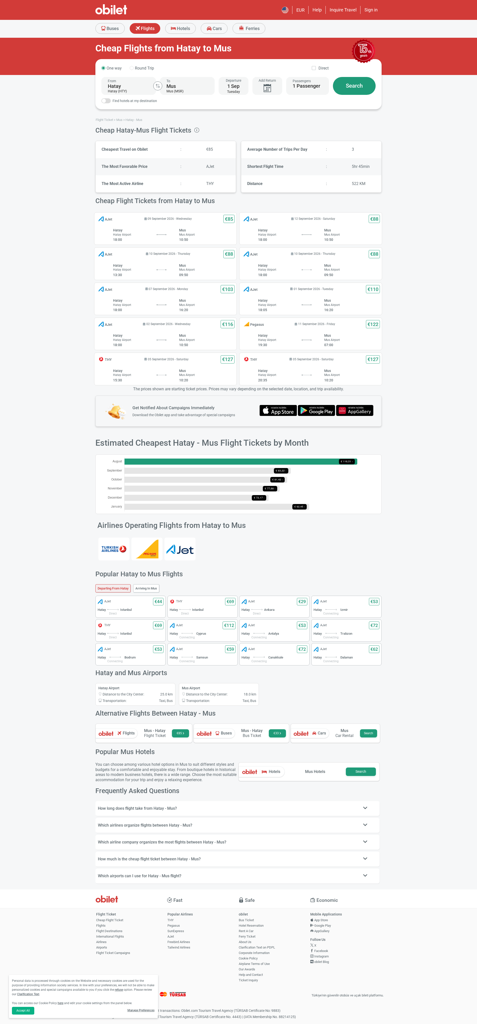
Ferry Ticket (247, 936)
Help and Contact (251, 975)
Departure (233, 80)
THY (170, 920)
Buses (112, 28)
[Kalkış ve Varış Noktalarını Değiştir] (157, 85)
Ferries (252, 28)
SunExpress (175, 931)
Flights (147, 28)
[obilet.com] (123, 13)
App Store (321, 920)
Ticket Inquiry (248, 980)
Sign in (371, 9)
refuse (119, 989)
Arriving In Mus (146, 588)
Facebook (321, 951)
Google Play (322, 925)
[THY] (113, 549)
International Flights (110, 936)
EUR (300, 10)
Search (354, 86)
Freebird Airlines (178, 942)
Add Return (267, 80)
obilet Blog (321, 962)
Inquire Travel (343, 9)
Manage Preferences (141, 1010)
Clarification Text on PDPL (257, 947)
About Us (245, 942)
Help (317, 9)
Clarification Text (28, 994)
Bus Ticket (246, 920)
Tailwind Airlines (178, 947)
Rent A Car (246, 931)
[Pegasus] (146, 549)
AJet (170, 936)
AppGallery (321, 931)
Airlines (101, 942)
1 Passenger (306, 86)
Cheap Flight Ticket (109, 920)
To (168, 81)
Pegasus (173, 925)
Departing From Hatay (113, 588)
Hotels (183, 28)
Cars (217, 28)
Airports (101, 947)
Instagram (321, 956)
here (60, 1003)
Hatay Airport (108, 688)
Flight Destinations (109, 931)
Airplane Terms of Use (254, 964)
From (112, 81)
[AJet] (180, 549)
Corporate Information (254, 953)
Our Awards (247, 969)
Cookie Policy (248, 958)
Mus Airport (191, 688)
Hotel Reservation (251, 925)
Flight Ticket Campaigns (113, 953)
